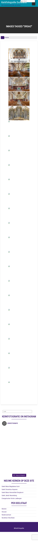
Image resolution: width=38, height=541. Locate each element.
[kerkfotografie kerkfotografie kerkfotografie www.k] (19, 428)
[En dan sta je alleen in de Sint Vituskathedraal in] (19, 451)
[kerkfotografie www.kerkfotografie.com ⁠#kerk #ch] (19, 437)
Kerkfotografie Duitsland (14, 2)
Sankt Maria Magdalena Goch (11, 486)
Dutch (25, 1)
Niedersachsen (6, 515)
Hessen (4, 512)
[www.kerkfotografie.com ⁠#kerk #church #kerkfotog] (19, 458)
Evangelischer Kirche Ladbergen (12, 498)
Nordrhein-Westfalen (8, 518)
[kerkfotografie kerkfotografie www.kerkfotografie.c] (19, 435)
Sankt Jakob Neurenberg (9, 495)
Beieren (4, 509)
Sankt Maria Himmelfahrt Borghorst (12, 492)
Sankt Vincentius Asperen (9, 489)
